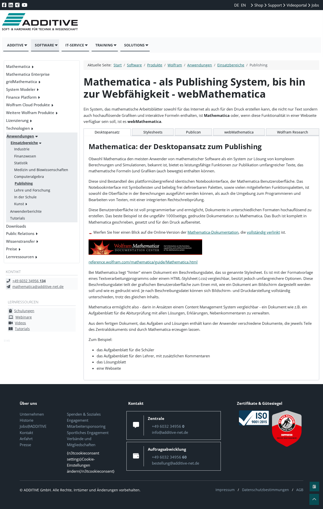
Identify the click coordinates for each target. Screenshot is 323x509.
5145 (7, 340)
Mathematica (18, 66)
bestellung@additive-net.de (175, 463)
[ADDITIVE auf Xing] (17, 5)
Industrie (22, 149)
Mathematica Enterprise (28, 74)
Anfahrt (26, 438)
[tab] (107, 132)
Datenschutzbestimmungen (265, 489)
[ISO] (254, 417)
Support (274, 5)
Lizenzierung (17, 120)
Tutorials (17, 218)
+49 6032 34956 (29, 280)
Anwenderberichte (26, 211)
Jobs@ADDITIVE (33, 426)
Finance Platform (21, 97)
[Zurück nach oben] (314, 499)
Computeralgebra (29, 176)
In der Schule (25, 197)
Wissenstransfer (20, 241)
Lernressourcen (20, 256)
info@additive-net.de (170, 432)
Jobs (315, 5)
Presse (25, 444)
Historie (26, 420)
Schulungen (24, 310)
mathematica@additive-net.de (38, 286)
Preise (11, 248)
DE (237, 5)
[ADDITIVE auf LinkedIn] (11, 5)
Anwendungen (20, 136)
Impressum (225, 489)
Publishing (24, 183)
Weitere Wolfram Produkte (30, 112)
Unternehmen (32, 414)
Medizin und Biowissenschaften (41, 169)
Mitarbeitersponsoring (86, 426)
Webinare (23, 317)
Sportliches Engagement (88, 432)
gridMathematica (21, 81)
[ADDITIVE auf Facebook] (4, 5)
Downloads (16, 226)
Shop (258, 5)
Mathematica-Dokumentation (212, 232)
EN (243, 5)
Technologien (18, 128)
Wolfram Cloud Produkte (28, 104)
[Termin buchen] (314, 486)
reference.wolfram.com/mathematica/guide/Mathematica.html (143, 261)
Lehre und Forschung (32, 190)
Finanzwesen (25, 156)
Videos (20, 322)
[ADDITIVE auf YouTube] (25, 5)
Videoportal (296, 5)
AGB (299, 489)
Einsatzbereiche (24, 142)
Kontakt (26, 432)
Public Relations (20, 233)
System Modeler (20, 89)
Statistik (21, 162)
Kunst (19, 203)
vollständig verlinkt (263, 232)
